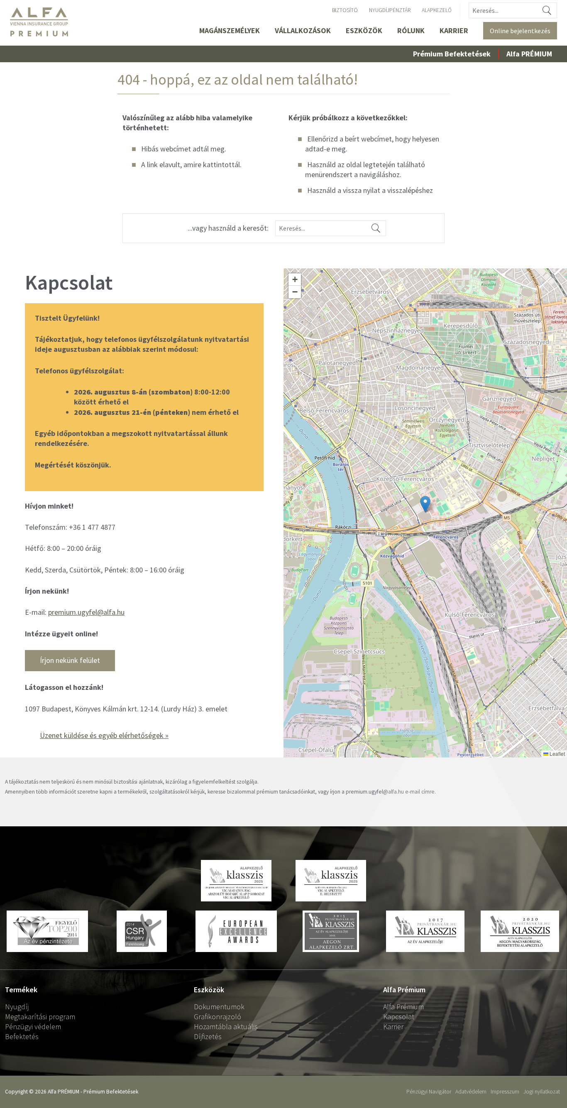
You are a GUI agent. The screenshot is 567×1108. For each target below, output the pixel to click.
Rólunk (411, 30)
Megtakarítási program (40, 1016)
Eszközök (364, 30)
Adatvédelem (470, 1091)
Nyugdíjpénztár (390, 10)
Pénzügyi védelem (33, 1026)
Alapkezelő (437, 10)
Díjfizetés (208, 1036)
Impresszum (505, 1091)
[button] (425, 504)
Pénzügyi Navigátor (428, 1091)
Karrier (454, 30)
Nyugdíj (17, 1006)
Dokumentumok (219, 1006)
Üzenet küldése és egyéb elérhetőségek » (104, 735)
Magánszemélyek (229, 30)
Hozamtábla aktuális (226, 1026)
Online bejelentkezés (520, 31)
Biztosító (345, 10)
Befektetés (22, 1036)
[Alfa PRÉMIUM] (43, 22)
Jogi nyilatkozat (541, 1091)
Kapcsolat (398, 1016)
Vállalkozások (303, 30)
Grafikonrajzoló (217, 1016)
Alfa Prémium (403, 1006)
